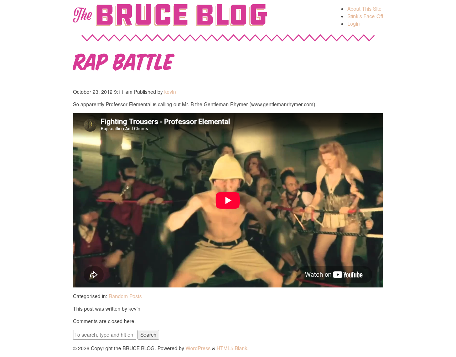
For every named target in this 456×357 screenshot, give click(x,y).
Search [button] (148, 334)
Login (353, 23)
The (82, 15)
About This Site (364, 8)
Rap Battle (123, 60)
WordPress (198, 348)
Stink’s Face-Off (365, 16)
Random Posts (125, 296)
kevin (170, 91)
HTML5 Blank (232, 348)
